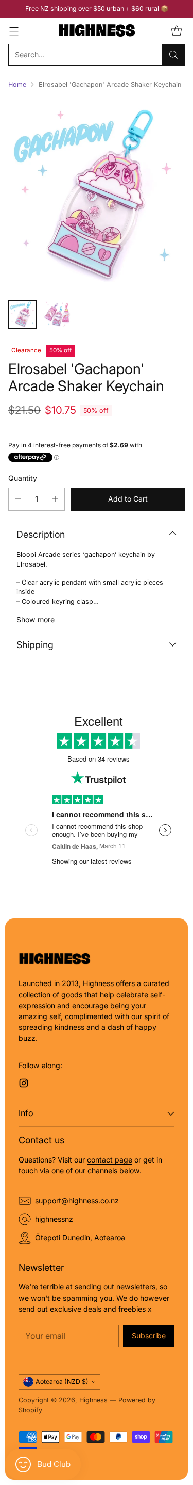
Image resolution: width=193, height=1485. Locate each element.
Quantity (22, 478)
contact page (109, 1159)
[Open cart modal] (176, 30)
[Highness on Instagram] (23, 1084)
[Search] (173, 55)
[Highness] (96, 31)
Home (17, 84)
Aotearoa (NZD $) (62, 1381)
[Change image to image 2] (57, 314)
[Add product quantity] (55, 499)
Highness (93, 1400)
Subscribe (149, 1335)
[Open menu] (13, 30)
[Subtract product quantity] (18, 499)
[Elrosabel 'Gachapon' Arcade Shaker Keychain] (96, 195)
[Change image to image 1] (22, 314)
